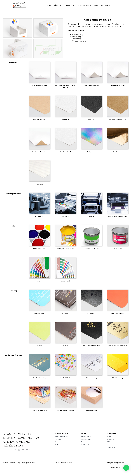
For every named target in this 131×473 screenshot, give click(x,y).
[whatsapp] (30, 450)
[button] (126, 468)
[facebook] (15, 450)
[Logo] (19, 3)
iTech (33, 463)
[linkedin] (27, 450)
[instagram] (19, 450)
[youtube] (23, 450)
